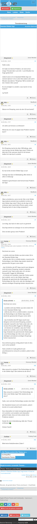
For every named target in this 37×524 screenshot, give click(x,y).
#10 (35, 365)
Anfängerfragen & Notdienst (7, 18)
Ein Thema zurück (8, 452)
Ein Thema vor (21, 452)
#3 (35, 122)
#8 (35, 244)
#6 (35, 195)
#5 (35, 167)
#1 (35, 61)
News (22, 12)
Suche (28, 12)
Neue (9, 12)
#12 (35, 439)
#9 (35, 296)
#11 (35, 384)
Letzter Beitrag (26, 475)
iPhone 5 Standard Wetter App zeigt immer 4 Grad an (17, 471)
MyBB (26, 522)
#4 (35, 144)
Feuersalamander (6, 473)
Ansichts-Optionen (31, 26)
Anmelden (6, 8)
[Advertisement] (18, 43)
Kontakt (5, 515)
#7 (35, 220)
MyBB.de (15, 522)
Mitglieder (26, 515)
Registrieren (16, 8)
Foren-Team (15, 515)
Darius (34, 475)
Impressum (28, 498)
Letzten (15, 12)
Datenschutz (4, 500)
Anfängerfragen (20, 17)
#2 (35, 105)
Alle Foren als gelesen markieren (11, 508)
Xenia (2, 247)
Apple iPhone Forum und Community (7, 17)
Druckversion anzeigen (7, 480)
